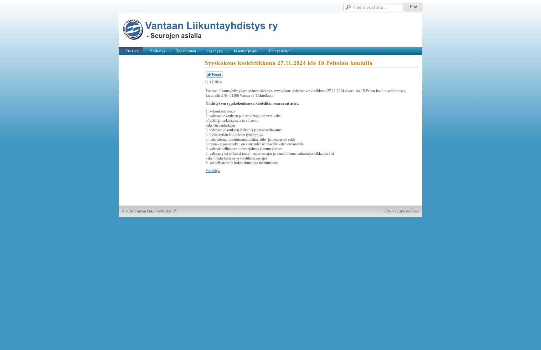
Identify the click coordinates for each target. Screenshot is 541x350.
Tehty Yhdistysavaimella (401, 211)
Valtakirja (213, 171)
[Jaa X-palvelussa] (214, 76)
